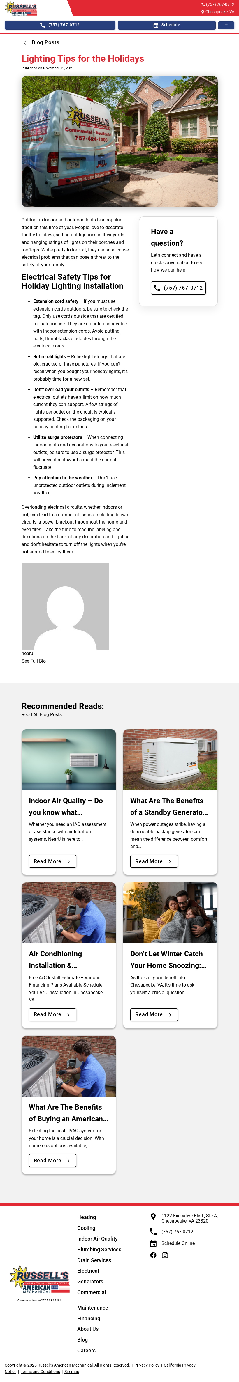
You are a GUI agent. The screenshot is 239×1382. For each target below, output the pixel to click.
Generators (90, 1281)
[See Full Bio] (49, 661)
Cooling (86, 1228)
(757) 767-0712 (220, 4)
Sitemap (71, 1371)
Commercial (91, 1292)
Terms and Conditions (40, 1371)
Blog (82, 1340)
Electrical (88, 1271)
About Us (88, 1329)
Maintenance (92, 1308)
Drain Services (94, 1260)
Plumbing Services (99, 1249)
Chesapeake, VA (219, 11)
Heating (86, 1217)
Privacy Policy (146, 1365)
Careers (86, 1350)
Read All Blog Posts (42, 714)
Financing (88, 1318)
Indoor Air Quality (97, 1239)
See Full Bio (34, 661)
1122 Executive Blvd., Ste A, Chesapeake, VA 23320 (189, 1218)
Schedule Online (178, 1243)
